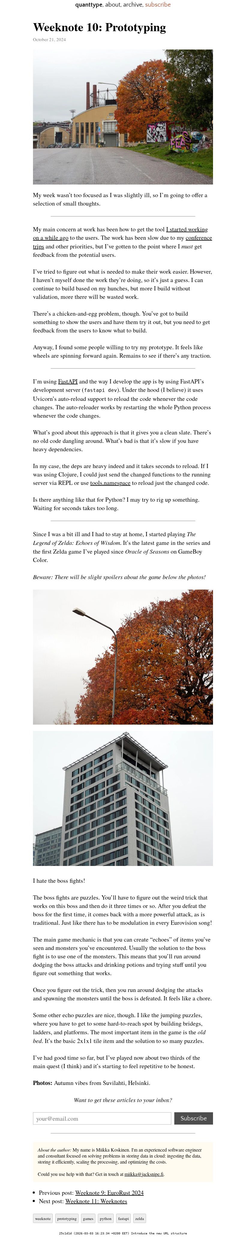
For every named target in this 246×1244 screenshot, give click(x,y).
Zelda (139, 1218)
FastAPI (68, 381)
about (112, 5)
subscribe (158, 5)
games (88, 1218)
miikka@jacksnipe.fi (144, 1174)
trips (38, 246)
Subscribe (194, 1118)
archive (132, 5)
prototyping (67, 1218)
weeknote (43, 1218)
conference (199, 237)
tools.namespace (110, 483)
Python (106, 1218)
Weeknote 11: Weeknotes (96, 1201)
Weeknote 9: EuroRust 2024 (109, 1192)
